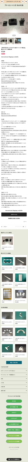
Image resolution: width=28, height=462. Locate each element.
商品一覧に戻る (14, 362)
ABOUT (14, 412)
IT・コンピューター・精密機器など (8, 374)
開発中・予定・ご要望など (14, 430)
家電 (2, 378)
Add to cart (14, 214)
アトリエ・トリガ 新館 (14, 435)
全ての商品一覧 (14, 407)
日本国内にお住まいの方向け (14, 218)
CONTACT (14, 418)
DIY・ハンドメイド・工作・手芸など (8, 370)
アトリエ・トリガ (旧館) (14, 441)
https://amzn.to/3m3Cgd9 (19, 66)
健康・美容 (3, 390)
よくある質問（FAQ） (14, 424)
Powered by (12, 449)
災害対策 (3, 386)
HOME (14, 401)
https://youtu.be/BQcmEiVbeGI (9, 115)
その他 (2, 382)
